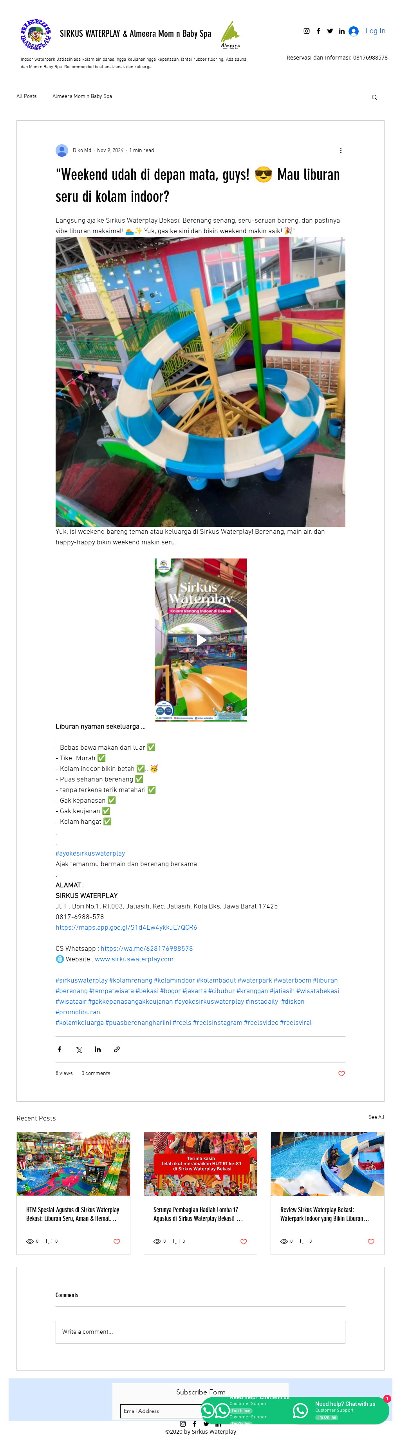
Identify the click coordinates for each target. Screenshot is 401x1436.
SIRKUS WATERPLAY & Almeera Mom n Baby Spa (135, 33)
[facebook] (318, 31)
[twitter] (330, 31)
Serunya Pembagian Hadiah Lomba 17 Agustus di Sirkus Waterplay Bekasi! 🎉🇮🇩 (199, 1214)
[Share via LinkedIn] (97, 1049)
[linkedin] (342, 31)
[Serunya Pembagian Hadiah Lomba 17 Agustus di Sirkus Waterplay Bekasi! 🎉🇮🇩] (200, 1164)
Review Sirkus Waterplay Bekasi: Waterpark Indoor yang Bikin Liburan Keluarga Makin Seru (321, 1214)
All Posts (26, 96)
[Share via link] (117, 1049)
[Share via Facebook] (59, 1049)
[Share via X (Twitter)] (78, 1049)
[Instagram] (307, 31)
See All (376, 1117)
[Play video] (200, 640)
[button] (374, 97)
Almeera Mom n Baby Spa (82, 96)
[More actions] (340, 150)
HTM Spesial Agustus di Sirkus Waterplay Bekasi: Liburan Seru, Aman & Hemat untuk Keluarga (72, 1214)
